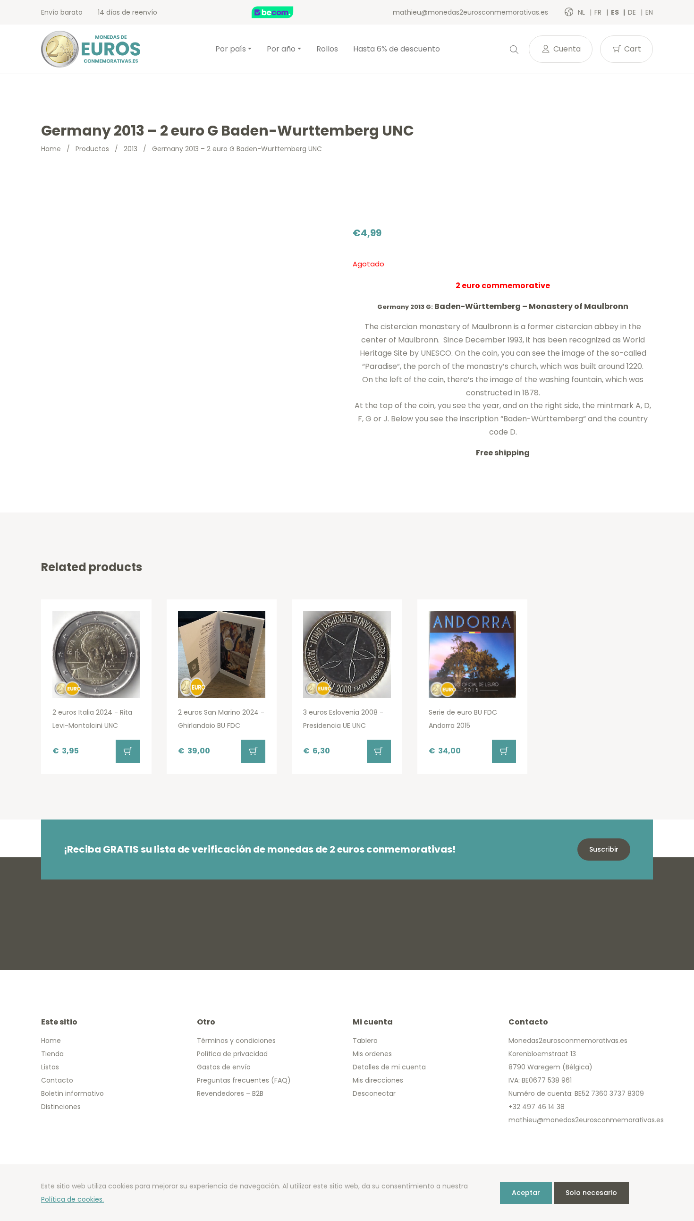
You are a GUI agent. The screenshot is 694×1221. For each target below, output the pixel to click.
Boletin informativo (72, 1093)
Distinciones (61, 1106)
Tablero (365, 1040)
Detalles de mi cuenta (389, 1067)
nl (582, 12)
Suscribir (603, 849)
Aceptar (526, 1192)
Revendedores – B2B (230, 1093)
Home (51, 149)
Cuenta (566, 48)
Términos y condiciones (236, 1040)
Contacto (57, 1080)
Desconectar (374, 1093)
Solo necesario (591, 1192)
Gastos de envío (224, 1067)
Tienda (52, 1054)
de (633, 12)
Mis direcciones (378, 1080)
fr (598, 12)
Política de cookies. (72, 1199)
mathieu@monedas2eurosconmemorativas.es (470, 12)
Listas (50, 1067)
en (649, 12)
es (615, 12)
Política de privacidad (232, 1054)
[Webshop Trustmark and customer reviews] (282, 12)
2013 (130, 149)
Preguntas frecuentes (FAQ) (244, 1080)
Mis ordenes (372, 1054)
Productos (92, 149)
